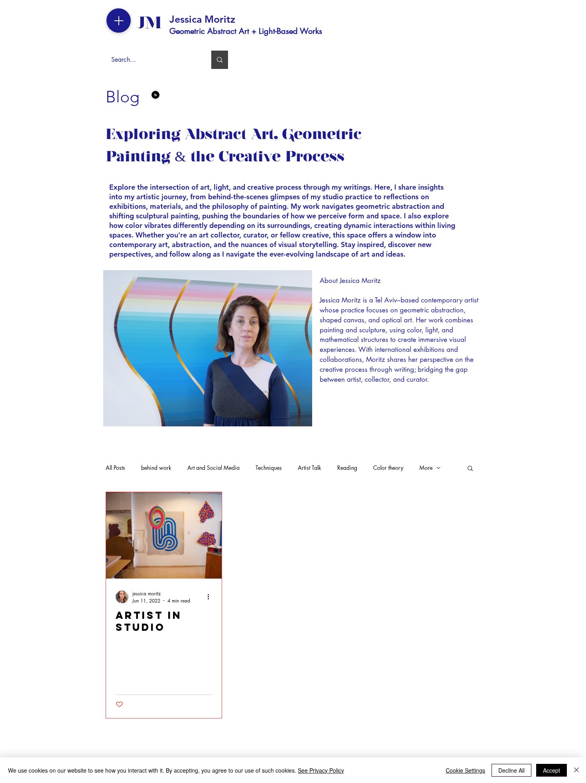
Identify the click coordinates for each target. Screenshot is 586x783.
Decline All (511, 770)
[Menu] (118, 20)
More (426, 467)
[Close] (576, 770)
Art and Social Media (213, 467)
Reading (347, 467)
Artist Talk (309, 467)
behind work (156, 467)
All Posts (115, 467)
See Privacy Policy (321, 770)
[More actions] (211, 597)
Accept (551, 770)
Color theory (388, 467)
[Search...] (219, 60)
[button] (470, 469)
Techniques (269, 467)
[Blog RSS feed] (155, 95)
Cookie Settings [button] (465, 770)
